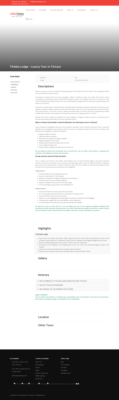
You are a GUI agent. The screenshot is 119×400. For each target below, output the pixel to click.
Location (14, 92)
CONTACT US (42, 217)
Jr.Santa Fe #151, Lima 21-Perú (19, 4)
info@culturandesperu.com (38, 1)
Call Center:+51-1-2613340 (18, 1)
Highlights (15, 84)
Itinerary (14, 90)
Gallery (14, 87)
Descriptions (16, 82)
